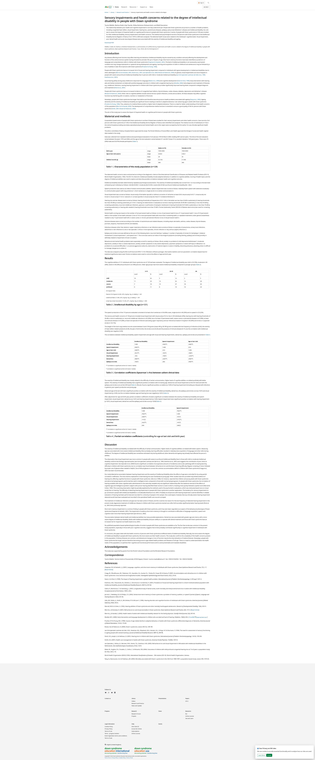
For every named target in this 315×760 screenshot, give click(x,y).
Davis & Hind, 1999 (183, 81)
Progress (107, 711)
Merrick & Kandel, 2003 (123, 106)
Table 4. (158, 401)
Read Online (109, 570)
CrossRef (192, 617)
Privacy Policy (108, 729)
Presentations (162, 698)
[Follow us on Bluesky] (112, 692)
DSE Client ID (135, 726)
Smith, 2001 (115, 109)
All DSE (206, 7)
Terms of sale (108, 738)
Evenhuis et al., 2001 (111, 77)
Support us (143, 7)
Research (124, 7)
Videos (133, 701)
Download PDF (109, 43)
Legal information (110, 724)
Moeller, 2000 (178, 83)
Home (117, 7)
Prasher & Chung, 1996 (149, 67)
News (151, 7)
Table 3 (208, 335)
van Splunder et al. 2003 (150, 72)
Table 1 (135, 141)
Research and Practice (123, 12)
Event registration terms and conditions (116, 736)
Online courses (189, 716)
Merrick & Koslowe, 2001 (123, 72)
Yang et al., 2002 (195, 99)
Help (133, 724)
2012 (186, 701)
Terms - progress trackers (112, 733)
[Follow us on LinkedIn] (115, 692)
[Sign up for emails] (106, 692)
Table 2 (198, 265)
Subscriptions (135, 731)
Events (160, 724)
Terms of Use (108, 731)
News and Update (137, 706)
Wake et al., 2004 (154, 81)
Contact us (108, 698)
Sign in (202, 3)
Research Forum (136, 714)
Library (112, 12)
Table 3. (133, 385)
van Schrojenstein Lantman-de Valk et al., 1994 (190, 75)
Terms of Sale (130, 758)
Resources (133, 7)
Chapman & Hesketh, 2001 (156, 62)
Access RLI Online (137, 729)
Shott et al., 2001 (137, 72)
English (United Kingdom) (113, 744)
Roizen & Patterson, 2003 (166, 72)
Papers (187, 698)
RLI (186, 714)
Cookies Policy (109, 726)
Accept (269, 755)
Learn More (261, 755)
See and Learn (189, 718)
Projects (134, 716)
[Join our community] (109, 692)
